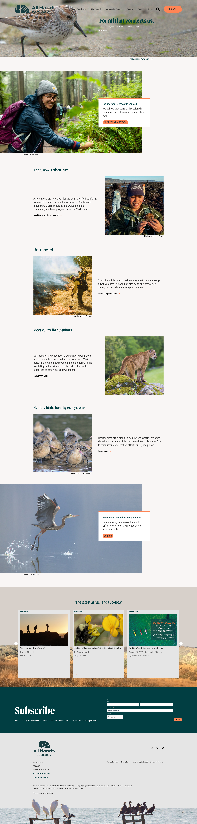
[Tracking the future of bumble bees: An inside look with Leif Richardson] (98, 630)
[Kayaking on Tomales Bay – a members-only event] (153, 630)
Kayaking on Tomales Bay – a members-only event (146, 648)
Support (130, 9)
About (150, 9)
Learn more (104, 31)
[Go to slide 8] (105, 680)
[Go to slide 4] (97, 680)
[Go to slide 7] (103, 680)
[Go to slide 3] (95, 680)
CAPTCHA (109, 713)
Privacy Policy (125, 762)
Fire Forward (96, 9)
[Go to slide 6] (101, 680)
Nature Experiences (79, 9)
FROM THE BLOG (24, 612)
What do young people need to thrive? (32, 648)
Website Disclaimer (113, 762)
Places (140, 9)
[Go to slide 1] (92, 680)
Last (141, 701)
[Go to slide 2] (93, 680)
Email (110, 707)
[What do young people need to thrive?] (44, 630)
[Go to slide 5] (99, 680)
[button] (158, 9)
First (108, 701)
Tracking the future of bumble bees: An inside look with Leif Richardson (98, 648)
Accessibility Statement (140, 762)
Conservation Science (114, 9)
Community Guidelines (157, 762)
